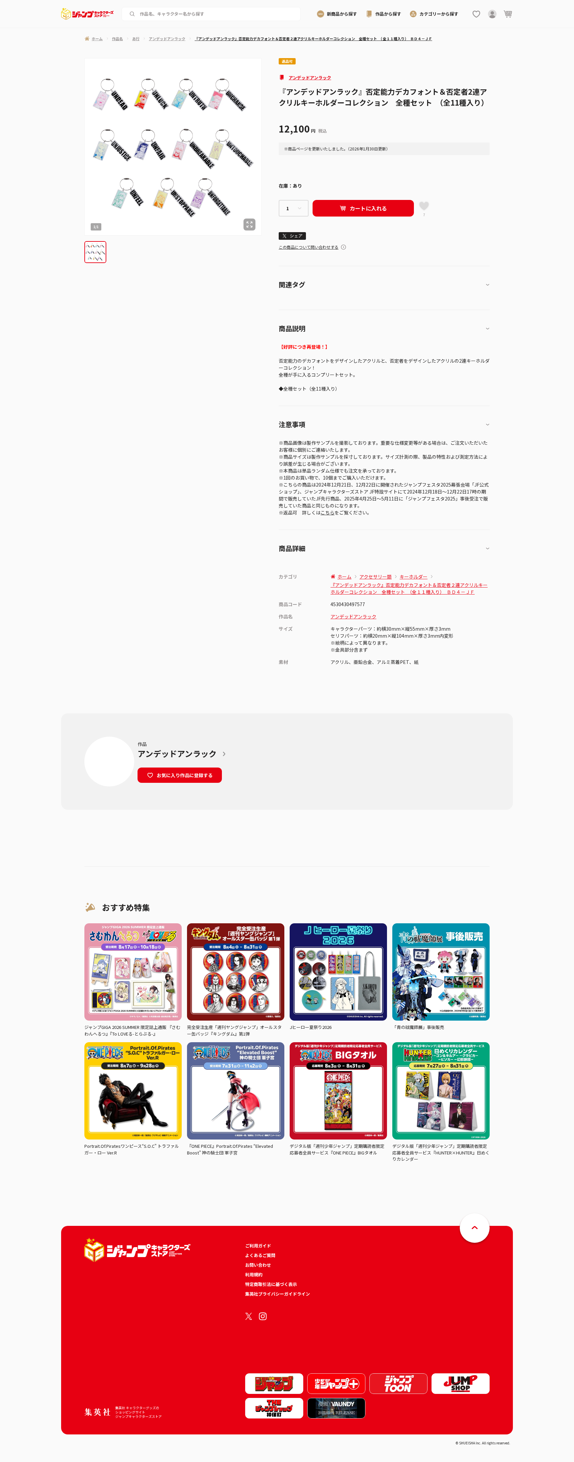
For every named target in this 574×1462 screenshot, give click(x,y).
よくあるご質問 (260, 1255)
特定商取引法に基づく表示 (271, 1284)
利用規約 (253, 1274)
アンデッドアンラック (310, 77)
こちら (328, 512)
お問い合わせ (258, 1265)
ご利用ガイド (258, 1245)
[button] (95, 252)
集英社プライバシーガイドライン (277, 1294)
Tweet (292, 236)
